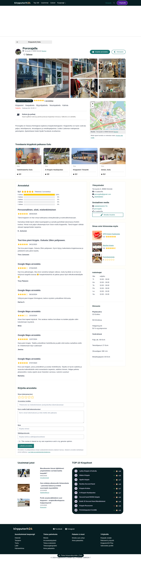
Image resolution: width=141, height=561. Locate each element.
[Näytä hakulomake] (114, 3)
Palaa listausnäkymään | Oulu (71, 555)
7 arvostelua (48, 101)
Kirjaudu (108, 3)
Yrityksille (122, 3)
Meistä (45, 538)
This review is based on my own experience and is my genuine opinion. (46, 441)
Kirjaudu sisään (106, 538)
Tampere (18, 540)
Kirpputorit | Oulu (34, 42)
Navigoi (44, 51)
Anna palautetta (48, 548)
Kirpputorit (43, 507)
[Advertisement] (70, 21)
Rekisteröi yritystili (107, 540)
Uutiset (52, 3)
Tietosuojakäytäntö (50, 546)
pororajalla (98, 209)
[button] (108, 114)
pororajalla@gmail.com (102, 194)
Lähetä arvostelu (25, 446)
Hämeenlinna (19, 548)
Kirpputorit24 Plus (107, 543)
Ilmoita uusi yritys (78, 538)
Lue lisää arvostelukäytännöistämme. (39, 452)
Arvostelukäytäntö (49, 540)
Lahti (16, 546)
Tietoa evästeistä (49, 543)
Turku (17, 543)
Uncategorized (44, 478)
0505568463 (98, 197)
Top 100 (36, 3)
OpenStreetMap (114, 129)
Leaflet (106, 129)
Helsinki (18, 538)
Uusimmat (44, 3)
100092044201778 (100, 206)
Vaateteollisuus (44, 492)
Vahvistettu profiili (107, 546)
